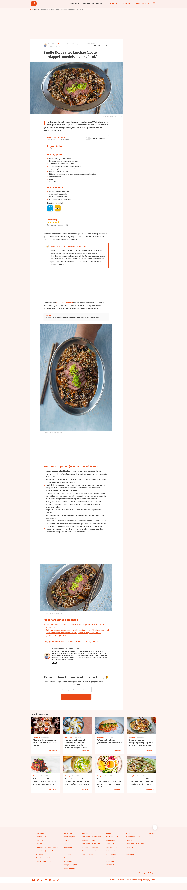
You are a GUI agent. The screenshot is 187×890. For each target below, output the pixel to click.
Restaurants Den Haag (90, 847)
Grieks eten (110, 840)
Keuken (112, 3)
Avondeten (68, 847)
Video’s (152, 833)
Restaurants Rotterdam (91, 844)
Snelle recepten (70, 868)
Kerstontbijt (129, 847)
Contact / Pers (41, 837)
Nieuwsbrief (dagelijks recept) (47, 847)
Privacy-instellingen (147, 873)
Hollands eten (111, 865)
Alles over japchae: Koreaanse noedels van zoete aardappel (72, 318)
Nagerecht (68, 861)
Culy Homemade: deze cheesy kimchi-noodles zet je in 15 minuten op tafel (77, 630)
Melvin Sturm (52, 44)
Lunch (66, 844)
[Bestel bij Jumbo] (58, 208)
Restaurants (141, 3)
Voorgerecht (68, 851)
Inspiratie (125, 3)
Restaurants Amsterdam (91, 837)
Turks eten (110, 844)
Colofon (39, 844)
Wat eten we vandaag (92, 3)
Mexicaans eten (112, 837)
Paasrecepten (130, 851)
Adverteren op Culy (43, 858)
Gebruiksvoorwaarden (44, 861)
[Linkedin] (56, 663)
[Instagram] (53, 663)
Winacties (40, 854)
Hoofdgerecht (69, 854)
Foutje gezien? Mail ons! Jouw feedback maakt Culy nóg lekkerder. (72, 641)
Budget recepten (70, 865)
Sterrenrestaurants (89, 851)
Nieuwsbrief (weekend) (44, 851)
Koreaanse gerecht (64, 303)
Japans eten (111, 858)
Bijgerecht (68, 858)
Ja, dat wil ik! (76, 697)
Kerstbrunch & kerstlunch (134, 844)
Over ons (39, 840)
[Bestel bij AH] (50, 208)
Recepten (72, 3)
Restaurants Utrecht (90, 840)
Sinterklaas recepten (132, 837)
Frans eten (110, 861)
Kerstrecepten (69, 837)
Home (32, 10)
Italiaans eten (111, 847)
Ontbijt (66, 840)
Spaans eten (111, 854)
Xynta (152, 880)
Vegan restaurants (89, 854)
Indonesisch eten (112, 851)
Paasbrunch (129, 854)
